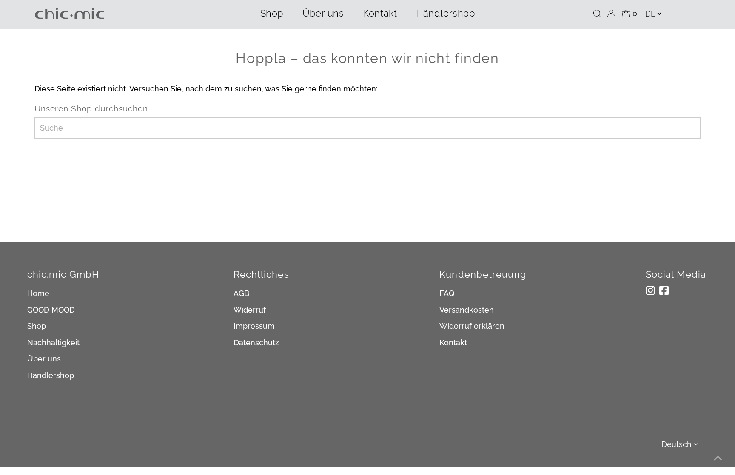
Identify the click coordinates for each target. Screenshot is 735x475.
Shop (271, 13)
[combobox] (367, 128)
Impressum (254, 325)
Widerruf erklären (471, 325)
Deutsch (676, 444)
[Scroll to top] (717, 457)
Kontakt (380, 13)
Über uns (323, 13)
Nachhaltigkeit (53, 342)
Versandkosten (466, 309)
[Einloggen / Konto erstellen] (611, 13)
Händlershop (445, 13)
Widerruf (250, 309)
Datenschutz (256, 342)
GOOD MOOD (51, 309)
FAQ (446, 293)
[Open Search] (597, 13)
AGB (241, 293)
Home (38, 293)
